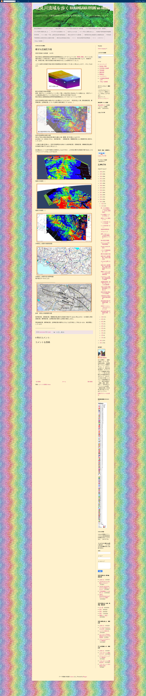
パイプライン (103, 76)
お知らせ (101, 579)
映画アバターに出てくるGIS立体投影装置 (105, 273)
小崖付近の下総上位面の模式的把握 (105, 297)
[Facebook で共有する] (62, 332)
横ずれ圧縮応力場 (105, 254)
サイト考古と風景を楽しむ (87, 31)
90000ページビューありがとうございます (105, 307)
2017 (101, 192)
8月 (102, 321)
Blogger (85, 676)
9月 (102, 319)
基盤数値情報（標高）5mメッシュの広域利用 (105, 283)
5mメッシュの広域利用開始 (105, 243)
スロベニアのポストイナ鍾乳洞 (104, 639)
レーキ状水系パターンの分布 (105, 222)
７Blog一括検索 (38, 41)
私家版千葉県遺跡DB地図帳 (103, 31)
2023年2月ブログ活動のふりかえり (104, 582)
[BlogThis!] (58, 332)
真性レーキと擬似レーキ (105, 218)
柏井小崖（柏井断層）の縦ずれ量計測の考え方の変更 (105, 267)
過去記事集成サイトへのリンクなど (43, 28)
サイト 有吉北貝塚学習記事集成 (81, 38)
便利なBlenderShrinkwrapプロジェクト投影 (104, 596)
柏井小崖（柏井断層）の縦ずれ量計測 (105, 257)
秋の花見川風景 (105, 240)
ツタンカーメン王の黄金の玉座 (104, 665)
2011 (101, 343)
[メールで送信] (57, 332)
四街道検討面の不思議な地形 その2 (105, 302)
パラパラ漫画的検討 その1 (105, 250)
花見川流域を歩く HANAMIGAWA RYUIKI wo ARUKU (72, 8)
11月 (102, 206)
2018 (101, 190)
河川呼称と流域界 (104, 68)
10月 (102, 317)
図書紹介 (101, 74)
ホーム (64, 381)
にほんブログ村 (102, 156)
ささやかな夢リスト (105, 262)
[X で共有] (60, 332)
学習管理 (36, 35)
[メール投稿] (54, 332)
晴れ (100, 609)
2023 (101, 178)
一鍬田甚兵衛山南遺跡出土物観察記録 (94, 35)
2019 (101, 188)
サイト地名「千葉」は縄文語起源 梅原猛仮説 (53, 35)
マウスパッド (104, 231)
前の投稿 (90, 381)
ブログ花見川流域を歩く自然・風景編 (95, 28)
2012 (101, 340)
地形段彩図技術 (105, 229)
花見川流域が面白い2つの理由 (105, 292)
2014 (101, 199)
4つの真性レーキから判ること (105, 215)
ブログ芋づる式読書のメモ (58, 31)
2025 (101, 174)
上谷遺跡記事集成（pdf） (104, 79)
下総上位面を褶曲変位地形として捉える (105, 288)
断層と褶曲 (80, 57)
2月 (102, 335)
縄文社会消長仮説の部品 (63, 38)
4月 (102, 330)
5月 (102, 328)
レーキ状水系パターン (105, 226)
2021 (101, 183)
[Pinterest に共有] (63, 332)
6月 (102, 326)
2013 (101, 201)
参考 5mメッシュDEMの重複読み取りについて (105, 236)
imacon (72, 676)
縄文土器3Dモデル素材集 (74, 35)
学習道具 (108, 35)
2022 (101, 181)
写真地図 (101, 70)
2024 (101, 176)
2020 (101, 185)
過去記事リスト (60, 28)
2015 (101, 197)
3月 (102, 333)
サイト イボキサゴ (98, 38)
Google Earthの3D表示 (105, 247)
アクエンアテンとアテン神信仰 (104, 656)
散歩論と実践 (103, 66)
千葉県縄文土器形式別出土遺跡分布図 (44, 38)
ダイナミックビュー (103, 98)
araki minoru (103, 357)
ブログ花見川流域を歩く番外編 (74, 28)
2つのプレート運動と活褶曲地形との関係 (105, 278)
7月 (102, 324)
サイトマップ (103, 64)
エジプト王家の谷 (104, 631)
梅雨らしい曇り (103, 615)
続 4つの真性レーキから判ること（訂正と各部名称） (105, 210)
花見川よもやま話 (72, 31)
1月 (102, 337)
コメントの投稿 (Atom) (44, 384)
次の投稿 (38, 381)
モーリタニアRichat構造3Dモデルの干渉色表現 (104, 636)
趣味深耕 (101, 72)
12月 (102, 203)
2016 (101, 194)
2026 (101, 171)
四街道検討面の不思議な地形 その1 (105, 312)
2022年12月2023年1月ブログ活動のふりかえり (104, 588)
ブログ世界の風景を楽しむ (41, 31)
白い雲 (101, 607)
